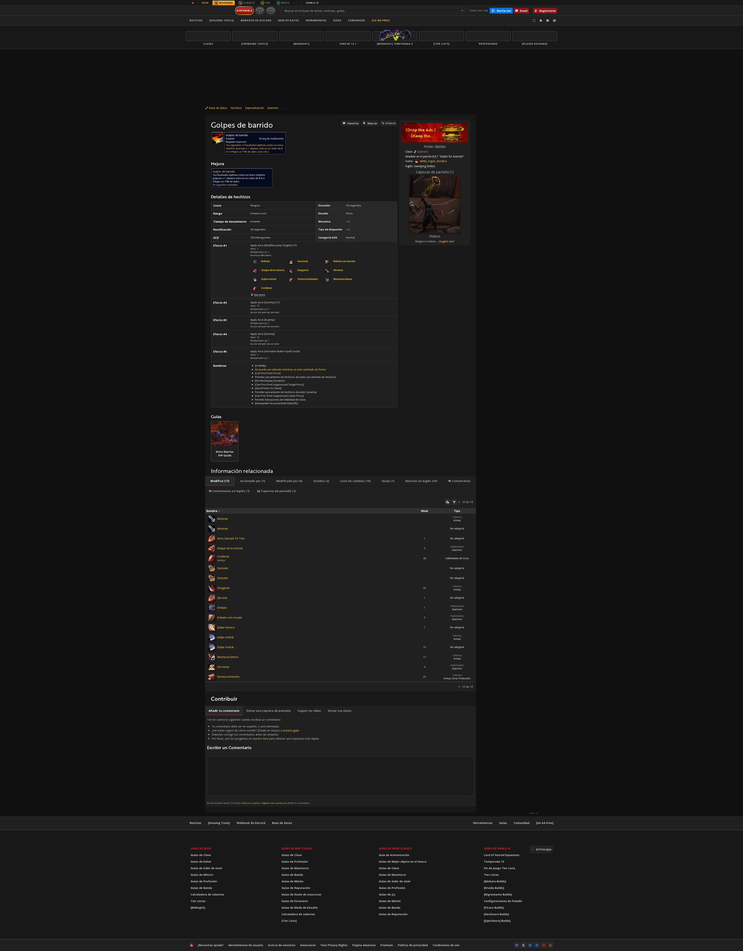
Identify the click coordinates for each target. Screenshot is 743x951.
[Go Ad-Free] (381, 20)
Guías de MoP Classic (297, 848)
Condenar (223, 556)
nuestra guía (290, 730)
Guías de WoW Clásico (395, 848)
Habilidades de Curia (457, 558)
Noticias (196, 20)
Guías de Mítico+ (202, 875)
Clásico (249, 2)
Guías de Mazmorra (295, 868)
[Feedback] (547, 20)
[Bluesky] (530, 945)
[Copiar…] (447, 502)
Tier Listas (198, 901)
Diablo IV (316, 2)
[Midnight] (198, 907)
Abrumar (222, 518)
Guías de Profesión (204, 881)
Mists (285, 2)
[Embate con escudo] (211, 617)
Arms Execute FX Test (231, 538)
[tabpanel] (340, 593)
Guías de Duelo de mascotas (301, 894)
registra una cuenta (272, 802)
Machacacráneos (228, 657)
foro (265, 738)
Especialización (254, 108)
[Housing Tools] (219, 823)
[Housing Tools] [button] (221, 20)
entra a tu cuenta (250, 802)
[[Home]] (210, 10)
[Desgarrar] (211, 588)
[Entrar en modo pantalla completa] (534, 20)
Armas (457, 520)
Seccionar (223, 667)
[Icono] (217, 138)
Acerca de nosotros (281, 945)
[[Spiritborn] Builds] (497, 921)
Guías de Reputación (296, 888)
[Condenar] (211, 558)
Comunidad (356, 20)
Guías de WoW (201, 848)
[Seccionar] (211, 667)
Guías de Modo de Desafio (300, 907)
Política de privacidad (413, 945)
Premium (386, 945)
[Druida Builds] (494, 888)
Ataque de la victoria (230, 548)
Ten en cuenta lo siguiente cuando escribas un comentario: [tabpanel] (263, 761)
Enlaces (390, 123)
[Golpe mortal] (211, 637)
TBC (268, 2)
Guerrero (272, 108)
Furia (454, 678)
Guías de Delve (201, 861)
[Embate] (211, 607)
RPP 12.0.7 (270, 10)
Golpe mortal (225, 637)
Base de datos (288, 20)
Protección (464, 678)
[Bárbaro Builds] (495, 881)
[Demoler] (211, 568)
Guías (337, 20)
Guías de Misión (292, 881)
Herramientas (482, 823)
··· (295, 2)
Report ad (534, 813)
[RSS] (550, 945)
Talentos (457, 517)
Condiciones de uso (446, 945)
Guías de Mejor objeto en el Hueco (402, 861)
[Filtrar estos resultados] (454, 502)
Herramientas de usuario (245, 945)
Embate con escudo (229, 617)
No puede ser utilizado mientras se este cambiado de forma (290, 369)
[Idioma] (554, 20)
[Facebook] (537, 945)
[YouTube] (544, 945)
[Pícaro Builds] (494, 907)
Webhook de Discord (256, 20)
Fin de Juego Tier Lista (499, 868)
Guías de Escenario (295, 901)
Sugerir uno (446, 241)
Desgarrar (223, 588)
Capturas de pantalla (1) (435, 172)
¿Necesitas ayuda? (210, 945)
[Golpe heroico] (211, 627)
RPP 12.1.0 (259, 10)
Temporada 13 (494, 861)
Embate (222, 607)
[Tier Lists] (289, 921)
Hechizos (236, 108)
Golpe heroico (226, 627)
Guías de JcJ (387, 894)
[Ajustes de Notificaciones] (541, 20)
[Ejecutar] (211, 598)
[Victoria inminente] (211, 676)
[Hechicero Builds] (496, 914)
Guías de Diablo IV (497, 848)
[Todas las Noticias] (193, 3)
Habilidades (457, 546)
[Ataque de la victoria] (211, 548)
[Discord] (517, 945)
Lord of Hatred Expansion (501, 855)
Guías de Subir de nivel (206, 868)
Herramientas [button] (316, 20)
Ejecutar (222, 598)
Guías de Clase (201, 855)
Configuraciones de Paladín (503, 901)
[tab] (220, 481)
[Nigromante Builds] (498, 894)
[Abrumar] (211, 518)
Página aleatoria (364, 945)
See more (259, 294)
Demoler (222, 568)
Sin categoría (457, 528)
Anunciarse (308, 945)
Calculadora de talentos (207, 894)
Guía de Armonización (394, 855)
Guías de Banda (201, 888)
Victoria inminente (228, 676)
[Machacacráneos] (211, 657)
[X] (523, 945)
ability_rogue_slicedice (433, 161)
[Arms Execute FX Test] (211, 538)
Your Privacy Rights (334, 945)
